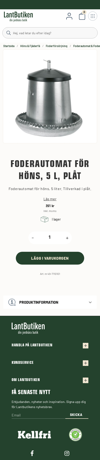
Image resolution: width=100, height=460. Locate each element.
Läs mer (50, 199)
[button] (50, 302)
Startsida (8, 46)
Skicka (76, 415)
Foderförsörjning (56, 46)
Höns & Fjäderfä (30, 46)
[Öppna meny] (92, 16)
